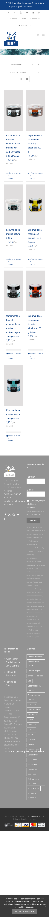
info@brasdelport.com (14, 501)
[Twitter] (9, 515)
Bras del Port (37, 816)
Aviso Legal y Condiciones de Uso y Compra (13, 662)
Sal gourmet (33, 755)
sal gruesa (32, 760)
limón (30, 719)
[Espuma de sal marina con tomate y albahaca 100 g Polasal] (35, 291)
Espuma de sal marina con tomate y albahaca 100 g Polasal (35, 324)
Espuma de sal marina (34, 697)
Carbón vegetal (34, 671)
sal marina (32, 765)
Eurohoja (32, 704)
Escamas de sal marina (34, 688)
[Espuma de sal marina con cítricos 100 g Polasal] (35, 205)
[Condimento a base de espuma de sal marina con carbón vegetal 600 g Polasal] (13, 110)
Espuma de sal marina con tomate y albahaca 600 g (35, 143)
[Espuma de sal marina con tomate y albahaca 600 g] (35, 110)
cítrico (30, 676)
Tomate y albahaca (32, 795)
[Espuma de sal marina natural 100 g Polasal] (13, 385)
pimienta (31, 740)
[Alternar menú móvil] (43, 34)
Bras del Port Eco (35, 656)
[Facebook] (5, 515)
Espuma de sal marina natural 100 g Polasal (13, 414)
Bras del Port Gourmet (33, 663)
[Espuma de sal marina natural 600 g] (13, 205)
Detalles (18, 173)
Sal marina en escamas (33, 781)
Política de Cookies (11, 684)
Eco (29, 681)
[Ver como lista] (26, 79)
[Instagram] (14, 515)
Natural (31, 735)
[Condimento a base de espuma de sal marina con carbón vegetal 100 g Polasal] (13, 291)
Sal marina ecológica (32, 772)
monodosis (32, 724)
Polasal (31, 745)
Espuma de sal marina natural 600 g (13, 234)
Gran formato (34, 709)
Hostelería (32, 714)
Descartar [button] (37, 6)
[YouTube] (18, 515)
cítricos (40, 676)
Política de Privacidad (11, 674)
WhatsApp (9, 504)
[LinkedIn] (5, 519)
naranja (31, 729)
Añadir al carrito (10, 175)
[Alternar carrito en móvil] (38, 34)
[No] (45, 906)
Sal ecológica (33, 750)
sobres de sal (33, 788)
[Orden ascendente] (38, 64)
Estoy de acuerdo (24, 912)
